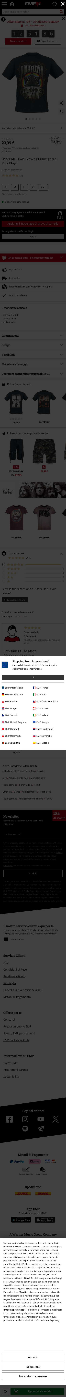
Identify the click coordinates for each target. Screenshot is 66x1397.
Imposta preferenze (33, 1376)
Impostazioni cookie (14, 1316)
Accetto (33, 1357)
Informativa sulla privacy (47, 1320)
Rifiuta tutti (33, 1366)
